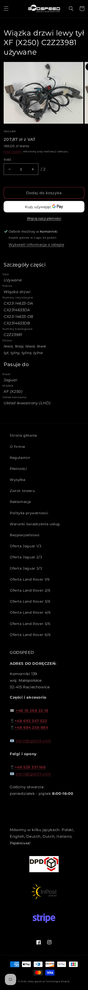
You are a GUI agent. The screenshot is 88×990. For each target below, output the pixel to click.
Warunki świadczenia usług (35, 524)
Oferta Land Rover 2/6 (30, 590)
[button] (6, 8)
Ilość (7, 159)
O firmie (17, 446)
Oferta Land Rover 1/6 (30, 579)
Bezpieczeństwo (24, 535)
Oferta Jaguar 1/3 (25, 546)
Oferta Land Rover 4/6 (30, 612)
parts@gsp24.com (33, 740)
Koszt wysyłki (13, 151)
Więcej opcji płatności (44, 218)
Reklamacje (20, 502)
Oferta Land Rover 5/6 (30, 623)
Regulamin (20, 457)
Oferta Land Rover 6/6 (30, 634)
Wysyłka (17, 479)
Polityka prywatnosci (29, 513)
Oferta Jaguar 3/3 (26, 568)
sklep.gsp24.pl (37, 981)
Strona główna (23, 435)
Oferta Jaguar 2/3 (26, 557)
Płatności (18, 468)
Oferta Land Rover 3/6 (30, 601)
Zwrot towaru (22, 491)
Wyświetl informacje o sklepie (36, 244)
